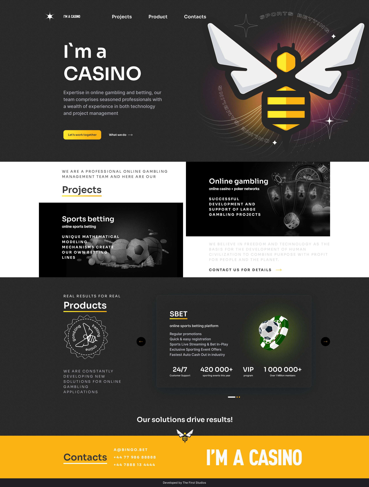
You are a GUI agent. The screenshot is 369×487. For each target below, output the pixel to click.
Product (157, 17)
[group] (234, 341)
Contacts (195, 17)
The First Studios (194, 482)
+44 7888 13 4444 (135, 465)
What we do (117, 135)
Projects (122, 17)
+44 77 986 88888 (135, 457)
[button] (231, 397)
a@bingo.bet (131, 450)
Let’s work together (82, 135)
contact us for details (240, 270)
